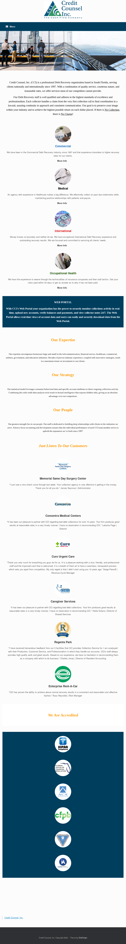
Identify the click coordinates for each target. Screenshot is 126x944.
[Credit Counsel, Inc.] (63, 10)
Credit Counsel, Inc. (13, 917)
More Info (62, 160)
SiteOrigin (83, 937)
